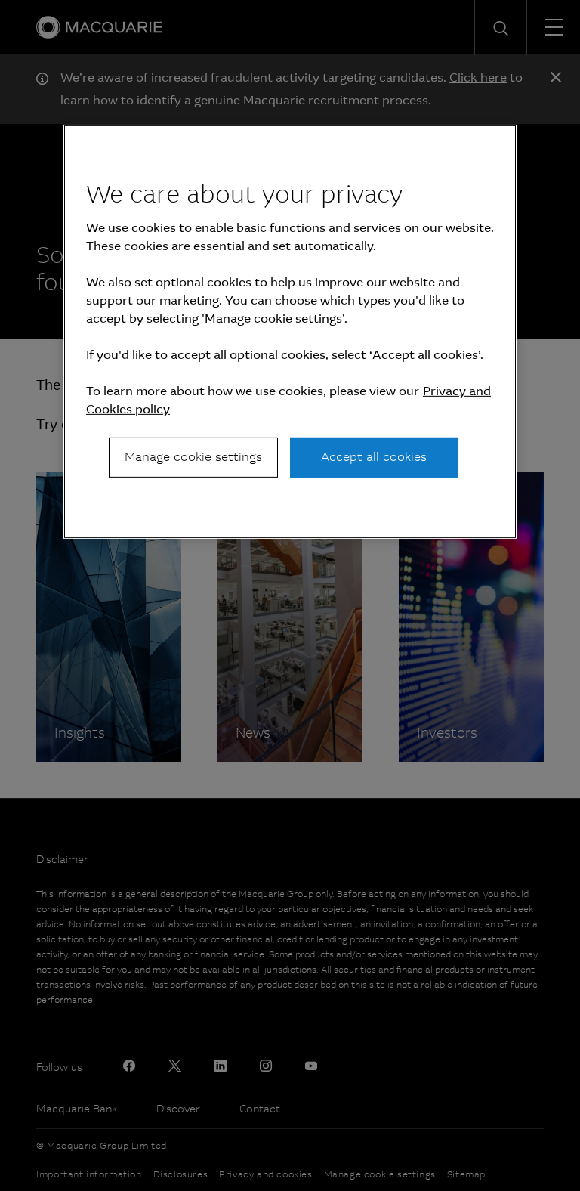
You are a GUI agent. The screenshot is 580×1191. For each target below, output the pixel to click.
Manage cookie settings (193, 457)
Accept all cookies (374, 457)
